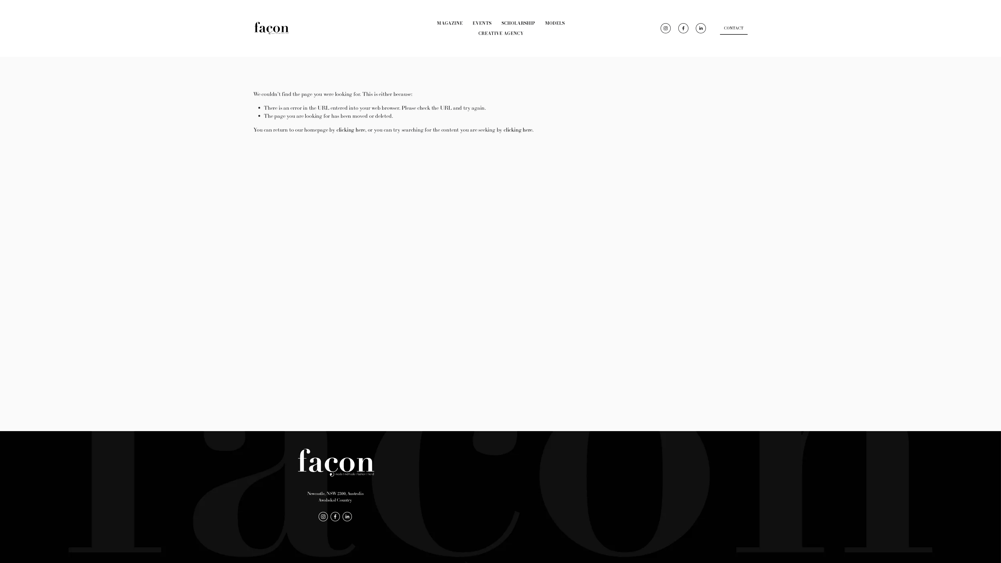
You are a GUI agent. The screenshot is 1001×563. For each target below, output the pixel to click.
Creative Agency (500, 33)
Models (555, 23)
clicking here (351, 129)
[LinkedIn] (701, 28)
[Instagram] (666, 28)
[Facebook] (683, 28)
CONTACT (733, 28)
